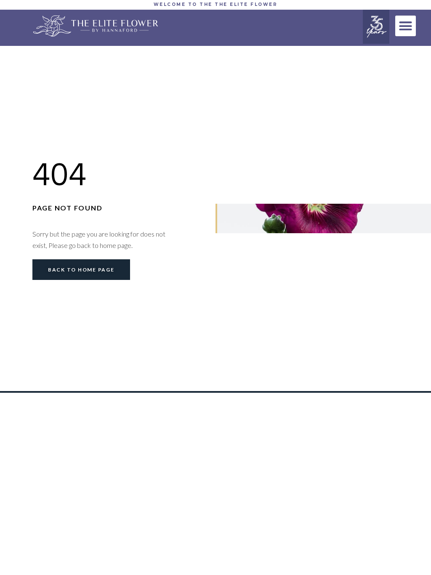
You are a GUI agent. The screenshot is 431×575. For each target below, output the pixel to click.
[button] (405, 26)
